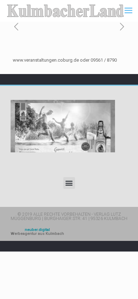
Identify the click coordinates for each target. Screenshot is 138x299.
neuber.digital (37, 231)
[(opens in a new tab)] (63, 126)
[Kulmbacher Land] (65, 10)
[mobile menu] (128, 11)
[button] (69, 183)
